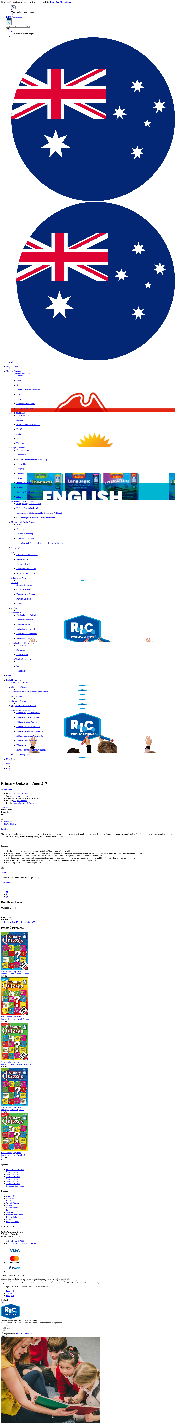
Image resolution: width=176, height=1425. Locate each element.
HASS (19, 429)
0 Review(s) (6, 807)
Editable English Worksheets (28, 713)
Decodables (21, 455)
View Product (6, 971)
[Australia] (95, 360)
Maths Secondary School (26, 634)
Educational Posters (19, 578)
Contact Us (10, 1196)
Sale (8, 764)
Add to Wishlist (7, 824)
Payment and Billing (14, 1215)
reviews (4, 872)
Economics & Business (25, 404)
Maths (19, 380)
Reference (20, 650)
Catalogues (10, 1219)
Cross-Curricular (23, 415)
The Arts (20, 443)
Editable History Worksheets (28, 726)
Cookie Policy (12, 1208)
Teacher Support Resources (22, 643)
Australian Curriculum (20, 373)
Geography (21, 399)
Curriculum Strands (19, 687)
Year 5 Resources (13, 1181)
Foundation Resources (15, 1170)
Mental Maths (22, 559)
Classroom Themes (19, 701)
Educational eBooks (19, 682)
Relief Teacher (22, 654)
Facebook (10, 1291)
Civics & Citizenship (24, 408)
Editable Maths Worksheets (27, 717)
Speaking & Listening (25, 492)
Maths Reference (23, 638)
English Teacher (17, 448)
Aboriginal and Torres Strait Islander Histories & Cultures (39, 543)
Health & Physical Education (28, 390)
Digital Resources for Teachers (23, 706)
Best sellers (10, 675)
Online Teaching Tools (20, 754)
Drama (19, 661)
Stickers (14, 608)
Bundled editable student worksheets (31, 750)
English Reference (23, 624)
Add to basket (6, 822)
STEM (19, 603)
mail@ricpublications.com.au (24, 1243)
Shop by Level (12, 366)
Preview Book (7, 789)
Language (20, 469)
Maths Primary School (25, 629)
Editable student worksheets (22, 710)
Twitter (9, 1293)
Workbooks (16, 613)
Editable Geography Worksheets (29, 731)
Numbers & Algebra (24, 564)
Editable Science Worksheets (28, 722)
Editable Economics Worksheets (29, 736)
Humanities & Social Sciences (23, 522)
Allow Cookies (66, 2)
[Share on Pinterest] (7, 897)
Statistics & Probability (25, 573)
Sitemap (9, 1212)
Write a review (7, 882)
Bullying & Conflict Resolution (29, 508)
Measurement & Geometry (27, 555)
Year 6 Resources (13, 1183)
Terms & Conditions (23, 1333)
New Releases (12, 759)
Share (3, 887)
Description (5, 829)
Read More (54, 2)
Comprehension (22, 450)
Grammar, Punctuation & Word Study (31, 459)
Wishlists (9, 1205)
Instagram (10, 1296)
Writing (19, 496)
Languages (15, 548)
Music (19, 666)
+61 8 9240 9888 (17, 1241)
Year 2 (31, 803)
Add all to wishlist (25, 922)
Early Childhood (18, 413)
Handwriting (21, 464)
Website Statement (13, 1203)
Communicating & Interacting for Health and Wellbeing (39, 513)
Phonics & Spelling (24, 483)
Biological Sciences (24, 585)
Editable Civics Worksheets (27, 740)
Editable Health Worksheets (27, 745)
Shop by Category (13, 371)
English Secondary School (27, 620)
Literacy (19, 478)
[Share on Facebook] (6, 894)
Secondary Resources (15, 1186)
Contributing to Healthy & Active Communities (35, 517)
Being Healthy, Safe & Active (28, 503)
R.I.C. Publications (14, 17)
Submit (5, 1336)
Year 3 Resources (13, 1177)
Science (19, 385)
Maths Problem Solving (26, 568)
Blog (8, 768)
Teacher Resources (20, 794)
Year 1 (25, 803)
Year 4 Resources (13, 1179)
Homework (21, 645)
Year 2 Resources (13, 1174)
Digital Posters (17, 696)
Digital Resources (13, 680)
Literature (20, 473)
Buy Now (17, 971)
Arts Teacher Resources (21, 659)
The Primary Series (20, 796)
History (19, 394)
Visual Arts (21, 671)
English (19, 376)
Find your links (12, 1222)
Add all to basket (8, 922)
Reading (19, 487)
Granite (13, 1300)
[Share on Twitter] (7, 892)
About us (10, 1198)
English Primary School (26, 615)
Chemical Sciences (24, 589)
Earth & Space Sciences (26, 594)
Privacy (9, 1210)
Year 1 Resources (13, 1172)
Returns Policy (12, 1217)
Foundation (17, 803)
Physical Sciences (23, 599)
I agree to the (18, 1333)
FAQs (8, 1201)
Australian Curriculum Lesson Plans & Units (29, 692)
